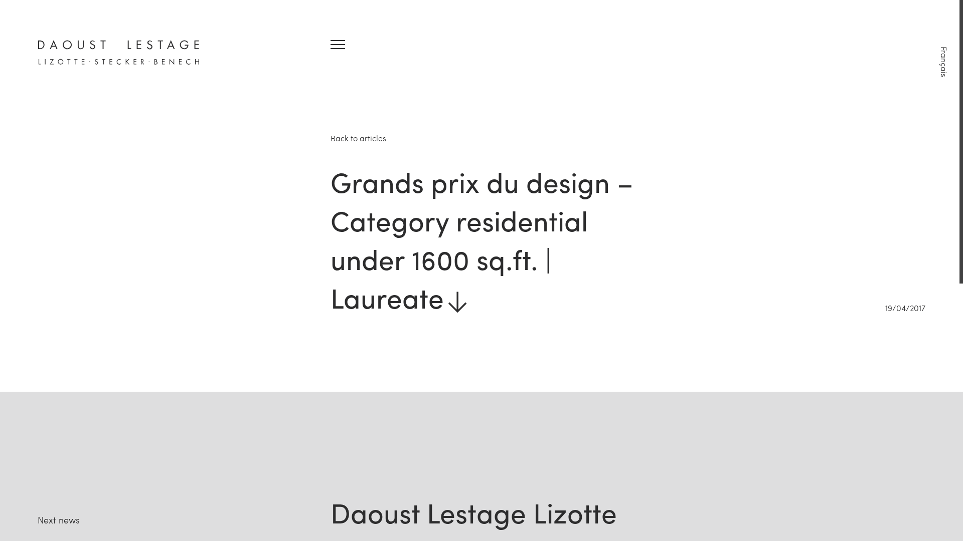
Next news (59, 519)
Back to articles (358, 138)
